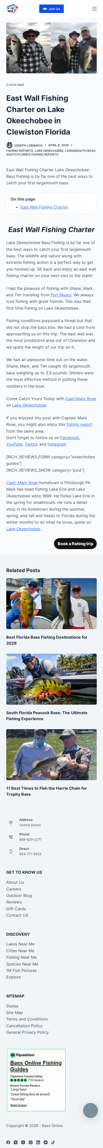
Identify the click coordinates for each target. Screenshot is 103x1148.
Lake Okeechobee (49, 151)
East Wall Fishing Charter (44, 207)
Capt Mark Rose (81, 398)
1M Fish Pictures (21, 970)
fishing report (79, 424)
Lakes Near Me (20, 943)
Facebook (69, 437)
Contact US (17, 915)
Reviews (14, 901)
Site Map (14, 1012)
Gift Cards (16, 908)
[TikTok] (53, 1142)
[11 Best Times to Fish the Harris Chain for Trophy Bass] (51, 754)
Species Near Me (22, 963)
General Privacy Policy (27, 1032)
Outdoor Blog (19, 895)
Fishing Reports (19, 151)
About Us (15, 882)
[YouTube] (46, 1142)
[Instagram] (23, 1142)
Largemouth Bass (80, 151)
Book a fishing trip (75, 543)
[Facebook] (8, 1142)
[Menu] (94, 9)
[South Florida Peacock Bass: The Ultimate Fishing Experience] (51, 679)
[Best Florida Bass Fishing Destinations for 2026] (51, 603)
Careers (13, 888)
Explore (13, 976)
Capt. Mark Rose (22, 482)
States (12, 1005)
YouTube (14, 444)
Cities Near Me (20, 950)
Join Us (54, 9)
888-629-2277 (30, 839)
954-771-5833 (30, 854)
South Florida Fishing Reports (32, 154)
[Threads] (30, 1142)
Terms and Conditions (27, 1018)
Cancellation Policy (24, 1025)
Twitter (31, 444)
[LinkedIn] (38, 1142)
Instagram (57, 444)
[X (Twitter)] (16, 1142)
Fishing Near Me (21, 957)
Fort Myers (61, 294)
